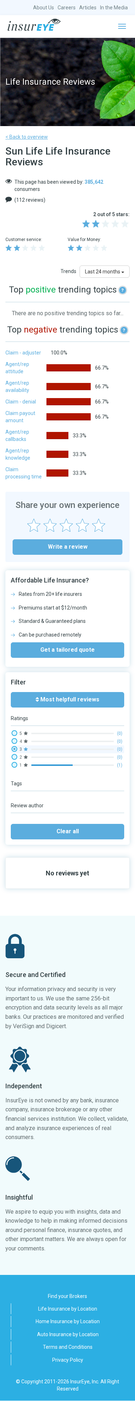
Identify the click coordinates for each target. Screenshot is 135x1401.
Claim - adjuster (23, 353)
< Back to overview (26, 137)
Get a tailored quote (67, 649)
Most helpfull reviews (69, 699)
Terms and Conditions (68, 1347)
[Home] (34, 24)
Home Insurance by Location (68, 1321)
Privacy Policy (67, 1360)
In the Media (114, 7)
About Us (43, 7)
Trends (68, 271)
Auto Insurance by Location (68, 1334)
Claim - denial (20, 402)
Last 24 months (103, 272)
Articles (87, 7)
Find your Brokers (67, 1296)
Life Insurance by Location (67, 1309)
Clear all (68, 831)
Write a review (67, 546)
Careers (67, 7)
